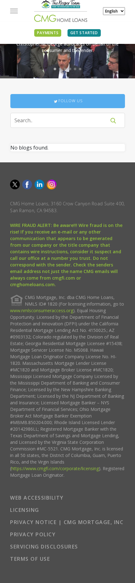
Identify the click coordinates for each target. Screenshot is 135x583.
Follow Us (70, 100)
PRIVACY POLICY (33, 534)
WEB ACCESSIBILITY (37, 497)
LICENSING (24, 510)
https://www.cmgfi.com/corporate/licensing (55, 468)
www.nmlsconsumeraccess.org (41, 310)
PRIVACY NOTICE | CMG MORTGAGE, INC (66, 522)
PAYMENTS (47, 32)
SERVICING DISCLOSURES (44, 546)
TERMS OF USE (30, 558)
